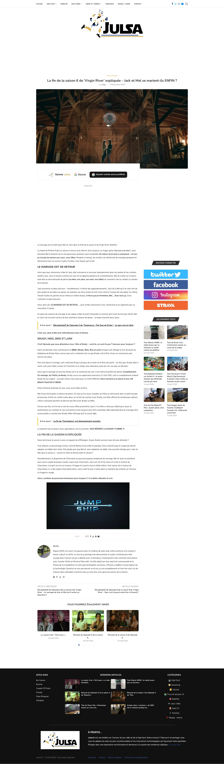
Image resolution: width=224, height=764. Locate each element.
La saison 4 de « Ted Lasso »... (53, 635)
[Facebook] (172, 4)
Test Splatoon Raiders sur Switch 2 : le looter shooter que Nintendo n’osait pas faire (153, 378)
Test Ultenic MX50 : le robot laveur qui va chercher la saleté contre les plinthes (153, 346)
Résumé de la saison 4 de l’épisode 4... (122, 636)
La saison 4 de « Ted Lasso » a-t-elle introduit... (95, 681)
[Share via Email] (98, 537)
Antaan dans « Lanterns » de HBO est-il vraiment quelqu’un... (140, 706)
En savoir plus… (175, 744)
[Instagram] (179, 4)
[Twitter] (175, 4)
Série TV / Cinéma (93, 4)
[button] (41, 627)
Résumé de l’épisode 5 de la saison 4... (88, 636)
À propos (92, 757)
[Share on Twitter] (93, 537)
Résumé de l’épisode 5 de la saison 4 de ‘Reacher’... (95, 694)
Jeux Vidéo (75, 4)
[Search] (186, 4)
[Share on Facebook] (90, 537)
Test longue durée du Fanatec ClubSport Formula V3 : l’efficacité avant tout (177, 409)
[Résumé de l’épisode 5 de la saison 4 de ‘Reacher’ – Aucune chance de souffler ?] (88, 620)
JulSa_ (103, 85)
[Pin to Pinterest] (96, 537)
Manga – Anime (124, 4)
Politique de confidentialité (136, 757)
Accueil (39, 4)
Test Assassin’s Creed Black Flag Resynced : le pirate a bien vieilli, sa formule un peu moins (177, 378)
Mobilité (64, 4)
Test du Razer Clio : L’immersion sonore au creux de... (93, 706)
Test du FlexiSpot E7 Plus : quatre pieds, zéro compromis (154, 408)
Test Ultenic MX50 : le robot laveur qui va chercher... (141, 681)
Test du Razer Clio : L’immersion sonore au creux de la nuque (176, 345)
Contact (137, 4)
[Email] (182, 4)
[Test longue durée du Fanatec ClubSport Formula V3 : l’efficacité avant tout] (177, 395)
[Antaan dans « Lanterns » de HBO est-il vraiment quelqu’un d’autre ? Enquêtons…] (118, 709)
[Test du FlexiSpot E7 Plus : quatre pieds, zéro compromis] (154, 395)
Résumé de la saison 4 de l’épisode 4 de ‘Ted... (141, 694)
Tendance (109, 4)
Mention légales (115, 757)
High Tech (51, 4)
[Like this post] (88, 537)
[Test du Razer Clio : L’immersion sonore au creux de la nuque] (177, 332)
